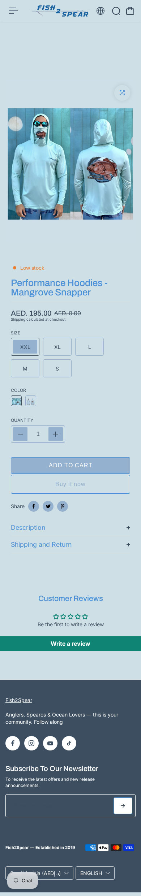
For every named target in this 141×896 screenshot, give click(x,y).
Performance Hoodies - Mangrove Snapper (59, 287)
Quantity (22, 420)
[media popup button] (122, 93)
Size (15, 333)
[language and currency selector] (100, 10)
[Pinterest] (62, 506)
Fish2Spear (18, 700)
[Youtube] (50, 743)
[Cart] (130, 10)
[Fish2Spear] (59, 11)
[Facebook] (33, 506)
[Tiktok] (69, 743)
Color (18, 390)
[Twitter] (48, 506)
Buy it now (70, 484)
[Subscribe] (123, 805)
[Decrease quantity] (20, 434)
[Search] (116, 10)
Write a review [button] (70, 643)
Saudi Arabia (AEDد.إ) (35, 873)
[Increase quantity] (55, 434)
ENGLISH (91, 873)
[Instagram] (31, 743)
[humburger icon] (13, 11)
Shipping (18, 319)
